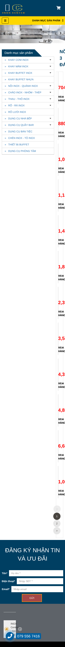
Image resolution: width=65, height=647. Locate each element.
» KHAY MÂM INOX (16, 66)
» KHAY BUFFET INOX (18, 72)
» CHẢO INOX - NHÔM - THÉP (23, 92)
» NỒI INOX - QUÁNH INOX (21, 85)
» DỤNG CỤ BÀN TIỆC (18, 131)
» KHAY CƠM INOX (17, 59)
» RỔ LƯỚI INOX (15, 111)
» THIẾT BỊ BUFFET (17, 144)
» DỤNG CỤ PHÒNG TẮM (20, 151)
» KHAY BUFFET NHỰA (19, 79)
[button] (60, 33)
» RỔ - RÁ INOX (15, 105)
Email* (6, 589)
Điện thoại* (8, 581)
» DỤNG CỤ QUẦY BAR (19, 125)
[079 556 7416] (10, 636)
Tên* (4, 573)
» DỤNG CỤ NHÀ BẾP (18, 118)
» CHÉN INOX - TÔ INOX (20, 138)
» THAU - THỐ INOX (17, 98)
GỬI (31, 598)
